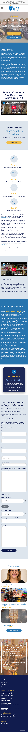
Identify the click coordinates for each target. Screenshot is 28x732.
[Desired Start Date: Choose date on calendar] (26, 514)
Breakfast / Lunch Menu (11, 1)
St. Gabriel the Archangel (9, 715)
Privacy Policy (22, 730)
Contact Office (22, 2)
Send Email (9, 550)
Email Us (14, 33)
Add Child (5, 506)
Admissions (4, 244)
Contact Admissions (15, 2)
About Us (3, 679)
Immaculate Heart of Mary (9, 716)
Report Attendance (20, 1)
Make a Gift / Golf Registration (15, 3)
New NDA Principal (7, 585)
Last (2, 444)
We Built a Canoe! (7, 625)
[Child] (26, 501)
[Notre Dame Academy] (14, 8)
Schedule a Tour (7, 2)
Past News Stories (14, 630)
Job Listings (4, 708)
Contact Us (14, 142)
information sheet (9, 293)
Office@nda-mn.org (6, 703)
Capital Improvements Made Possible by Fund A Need (13, 605)
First (2, 437)
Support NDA (4, 684)
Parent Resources (5, 687)
